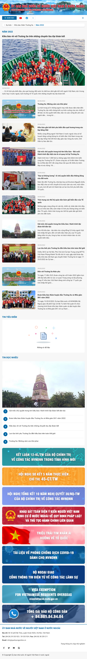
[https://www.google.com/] (19, 648)
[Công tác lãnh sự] (43, 574)
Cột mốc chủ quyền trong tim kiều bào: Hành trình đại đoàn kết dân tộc (59, 225)
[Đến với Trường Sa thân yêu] (18, 276)
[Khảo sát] (43, 516)
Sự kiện (9, 25)
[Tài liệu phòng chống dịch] (43, 555)
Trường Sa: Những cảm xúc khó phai (52, 104)
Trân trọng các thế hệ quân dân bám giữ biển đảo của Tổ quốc (60, 201)
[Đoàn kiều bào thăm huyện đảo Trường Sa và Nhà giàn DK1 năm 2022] (18, 300)
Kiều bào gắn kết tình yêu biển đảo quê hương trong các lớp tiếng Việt (60, 128)
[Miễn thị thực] (43, 594)
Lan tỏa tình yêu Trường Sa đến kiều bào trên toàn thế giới (61, 248)
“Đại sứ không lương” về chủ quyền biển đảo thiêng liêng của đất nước (61, 177)
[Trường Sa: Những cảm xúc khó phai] (18, 109)
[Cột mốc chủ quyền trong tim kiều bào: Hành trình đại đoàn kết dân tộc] (18, 229)
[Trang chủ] (43, 7)
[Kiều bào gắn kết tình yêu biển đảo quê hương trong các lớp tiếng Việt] (18, 132)
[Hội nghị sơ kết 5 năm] (43, 476)
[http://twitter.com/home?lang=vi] (9, 648)
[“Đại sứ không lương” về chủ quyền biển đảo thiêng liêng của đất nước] (18, 181)
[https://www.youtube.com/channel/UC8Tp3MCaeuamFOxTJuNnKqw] (20, 18)
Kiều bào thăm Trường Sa (23, 25)
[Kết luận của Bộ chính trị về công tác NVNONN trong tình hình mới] (43, 457)
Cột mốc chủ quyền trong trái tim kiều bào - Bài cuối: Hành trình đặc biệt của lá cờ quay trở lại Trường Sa (59, 152)
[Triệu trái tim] (43, 535)
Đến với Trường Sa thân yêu (49, 271)
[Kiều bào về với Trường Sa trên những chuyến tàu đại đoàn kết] (43, 62)
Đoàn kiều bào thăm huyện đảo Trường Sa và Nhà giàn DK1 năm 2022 (60, 296)
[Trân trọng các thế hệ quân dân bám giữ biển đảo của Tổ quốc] (18, 205)
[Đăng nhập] (83, 18)
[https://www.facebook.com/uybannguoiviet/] (27, 18)
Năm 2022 (40, 25)
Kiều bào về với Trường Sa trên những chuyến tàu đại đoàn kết (33, 36)
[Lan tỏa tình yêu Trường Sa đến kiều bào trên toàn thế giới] (18, 253)
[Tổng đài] (43, 614)
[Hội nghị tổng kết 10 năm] (43, 496)
